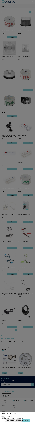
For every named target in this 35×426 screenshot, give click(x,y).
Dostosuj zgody (18, 420)
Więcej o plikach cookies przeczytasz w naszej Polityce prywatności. (12, 418)
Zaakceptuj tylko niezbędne (10, 420)
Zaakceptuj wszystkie (25, 420)
